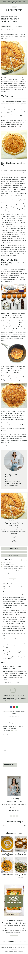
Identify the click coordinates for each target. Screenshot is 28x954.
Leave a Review (14, 555)
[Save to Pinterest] (14, 707)
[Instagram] (14, 816)
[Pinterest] (17, 816)
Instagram (18, 483)
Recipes (11, 16)
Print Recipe (14, 548)
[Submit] (25, 825)
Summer (14, 713)
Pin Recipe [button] (15, 552)
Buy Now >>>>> (14, 935)
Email (5, 757)
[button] (12, 26)
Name (5, 750)
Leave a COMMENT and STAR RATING (12, 698)
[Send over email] (17, 707)
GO (13, 2)
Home (10, 947)
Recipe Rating (6, 730)
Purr (21, 951)
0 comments (22, 23)
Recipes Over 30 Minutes (14, 711)
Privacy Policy (13, 949)
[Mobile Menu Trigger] (2, 5)
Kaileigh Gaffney (6, 23)
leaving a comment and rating (13, 481)
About (19, 947)
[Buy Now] (14, 900)
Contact (23, 947)
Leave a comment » (17, 716)
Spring (22, 711)
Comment (6, 734)
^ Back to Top (4, 947)
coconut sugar (12, 578)
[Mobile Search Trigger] (26, 5)
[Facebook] (11, 816)
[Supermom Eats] (14, 8)
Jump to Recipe (6, 26)
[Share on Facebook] (11, 707)
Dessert (15, 16)
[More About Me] (14, 786)
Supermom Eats (4, 16)
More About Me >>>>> (14, 810)
